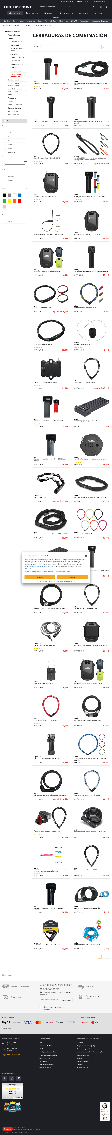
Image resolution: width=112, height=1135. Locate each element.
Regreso (79, 1058)
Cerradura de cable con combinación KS (87, 944)
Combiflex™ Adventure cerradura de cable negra (90, 458)
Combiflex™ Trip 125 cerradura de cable (87, 233)
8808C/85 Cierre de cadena (42, 307)
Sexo (3, 215)
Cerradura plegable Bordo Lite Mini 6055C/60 (48, 420)
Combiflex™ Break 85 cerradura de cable (47, 270)
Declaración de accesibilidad (48, 1055)
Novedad (11, 176)
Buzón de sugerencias (84, 1049)
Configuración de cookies (47, 1052)
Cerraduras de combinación (15, 75)
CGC (40, 1043)
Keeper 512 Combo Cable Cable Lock (45, 644)
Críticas (79, 1064)
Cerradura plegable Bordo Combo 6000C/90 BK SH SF (91, 270)
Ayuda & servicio (82, 1067)
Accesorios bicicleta (12, 32)
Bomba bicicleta (14, 80)
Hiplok (10, 144)
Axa (9, 140)
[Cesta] (107, 7)
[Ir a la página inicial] (18, 7)
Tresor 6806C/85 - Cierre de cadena (85, 607)
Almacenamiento (14, 115)
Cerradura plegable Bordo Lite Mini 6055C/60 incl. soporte (50, 459)
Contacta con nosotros (12, 1049)
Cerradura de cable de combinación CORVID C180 (90, 830)
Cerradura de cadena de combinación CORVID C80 (90, 496)
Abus (9, 133)
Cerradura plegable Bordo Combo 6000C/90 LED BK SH (50, 121)
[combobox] (53, 6)
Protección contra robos (16, 49)
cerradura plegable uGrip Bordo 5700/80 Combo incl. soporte (91, 196)
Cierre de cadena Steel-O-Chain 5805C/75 (47, 157)
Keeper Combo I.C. (40, 496)
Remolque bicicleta (15, 105)
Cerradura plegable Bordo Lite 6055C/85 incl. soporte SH (51, 83)
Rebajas (10, 180)
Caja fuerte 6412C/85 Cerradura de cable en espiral (50, 794)
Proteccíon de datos (45, 1046)
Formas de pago (8, 1017)
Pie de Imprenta (44, 1049)
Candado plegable (17, 57)
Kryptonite (11, 152)
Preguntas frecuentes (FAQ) (86, 1046)
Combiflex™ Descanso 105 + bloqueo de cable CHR (90, 644)
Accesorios (14, 54)
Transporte (12, 98)
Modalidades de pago (46, 1064)
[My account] (101, 7)
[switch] (105, 1118)
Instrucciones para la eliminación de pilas (90, 1052)
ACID (9, 136)
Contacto (80, 1043)
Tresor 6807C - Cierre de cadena (84, 381)
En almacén (10, 121)
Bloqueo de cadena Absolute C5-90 (85, 869)
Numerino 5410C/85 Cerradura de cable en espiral (50, 607)
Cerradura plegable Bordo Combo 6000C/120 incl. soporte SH (91, 121)
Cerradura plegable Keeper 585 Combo (46, 757)
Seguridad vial (13, 111)
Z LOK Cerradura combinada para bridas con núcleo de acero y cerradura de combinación (50, 869)
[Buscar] (69, 6)
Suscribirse (66, 1000)
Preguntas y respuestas (11, 1043)
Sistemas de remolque (16, 108)
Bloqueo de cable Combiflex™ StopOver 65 (88, 682)
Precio (4, 156)
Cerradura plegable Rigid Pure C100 (85, 420)
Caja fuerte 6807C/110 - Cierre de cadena (87, 794)
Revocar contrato (13, 1054)
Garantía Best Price (83, 1055)
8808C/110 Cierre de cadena (43, 343)
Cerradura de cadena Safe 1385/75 (85, 307)
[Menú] (108, 1103)
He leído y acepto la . (53, 1008)
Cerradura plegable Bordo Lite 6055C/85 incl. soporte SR (91, 570)
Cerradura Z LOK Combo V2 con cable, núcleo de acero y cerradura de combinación (90, 158)
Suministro (43, 1061)
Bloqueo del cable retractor (83, 343)
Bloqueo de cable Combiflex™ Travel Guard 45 (48, 233)
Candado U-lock (16, 42)
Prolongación (15, 45)
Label (3, 169)
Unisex (10, 221)
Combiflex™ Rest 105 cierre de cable (45, 195)
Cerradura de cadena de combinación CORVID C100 (50, 533)
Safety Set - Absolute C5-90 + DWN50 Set (47, 830)
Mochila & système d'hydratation (15, 90)
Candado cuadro (16, 71)
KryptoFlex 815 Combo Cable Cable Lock (47, 944)
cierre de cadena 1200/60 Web (84, 533)
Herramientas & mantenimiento (13, 84)
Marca (4, 126)
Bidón (10, 95)
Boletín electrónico (83, 1061)
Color (3, 188)
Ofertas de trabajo (45, 1067)
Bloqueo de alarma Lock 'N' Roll (44, 682)
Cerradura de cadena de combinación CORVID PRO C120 (90, 83)
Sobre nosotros (44, 1058)
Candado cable (15, 61)
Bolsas (10, 101)
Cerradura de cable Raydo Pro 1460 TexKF (87, 719)
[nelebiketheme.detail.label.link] (51, 69)
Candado (11, 38)
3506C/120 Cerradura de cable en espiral (87, 907)
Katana (10, 148)
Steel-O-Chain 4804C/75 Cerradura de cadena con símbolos (90, 758)
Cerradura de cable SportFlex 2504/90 (46, 381)
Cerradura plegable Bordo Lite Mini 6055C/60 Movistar (48, 908)
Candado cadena (16, 64)
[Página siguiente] (108, 47)
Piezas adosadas (14, 35)
